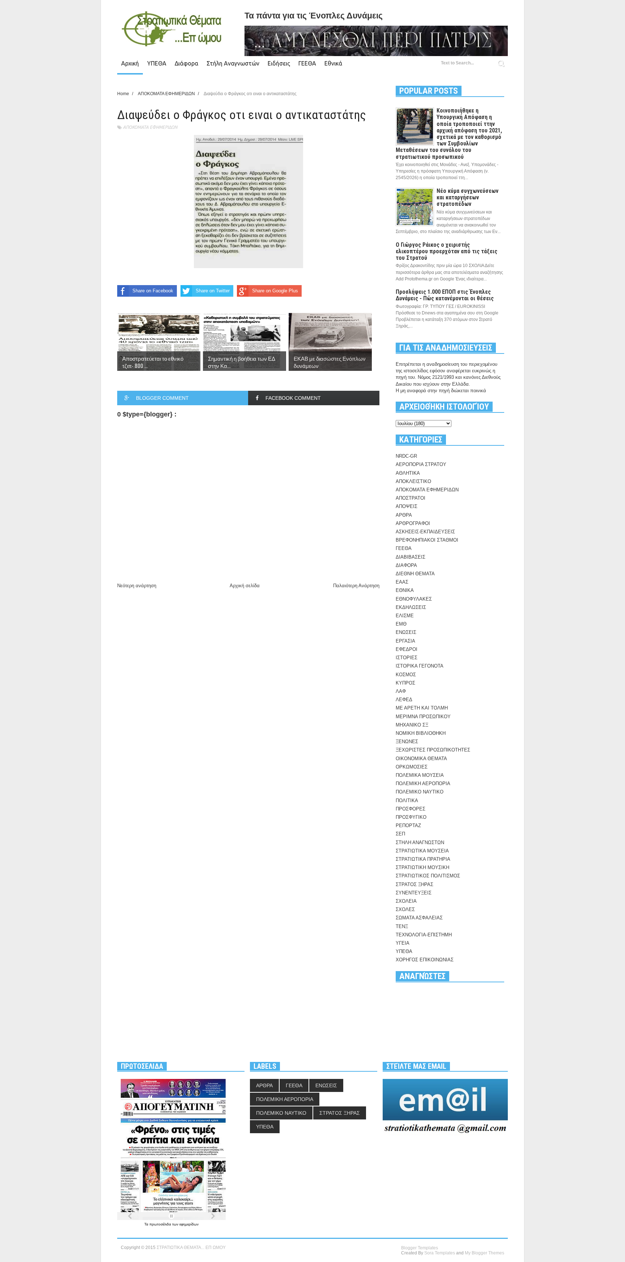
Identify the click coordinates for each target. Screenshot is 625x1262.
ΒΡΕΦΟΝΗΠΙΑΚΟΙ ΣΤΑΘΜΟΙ (427, 540)
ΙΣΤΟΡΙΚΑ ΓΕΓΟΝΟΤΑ (419, 666)
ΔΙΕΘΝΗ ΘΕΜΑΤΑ (415, 573)
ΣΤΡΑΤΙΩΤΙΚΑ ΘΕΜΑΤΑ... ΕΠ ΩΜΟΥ (191, 1247)
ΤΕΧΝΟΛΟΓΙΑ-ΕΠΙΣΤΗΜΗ (424, 934)
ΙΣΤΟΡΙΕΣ (406, 657)
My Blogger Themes (484, 1252)
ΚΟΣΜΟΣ (406, 674)
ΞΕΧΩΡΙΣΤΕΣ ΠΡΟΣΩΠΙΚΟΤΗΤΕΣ (433, 750)
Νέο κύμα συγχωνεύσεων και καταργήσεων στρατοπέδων (467, 197)
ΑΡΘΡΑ (404, 515)
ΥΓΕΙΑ (402, 943)
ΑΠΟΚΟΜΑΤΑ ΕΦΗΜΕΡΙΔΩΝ (150, 127)
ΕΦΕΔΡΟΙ (406, 649)
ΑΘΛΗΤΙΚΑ (408, 473)
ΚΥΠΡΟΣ (405, 683)
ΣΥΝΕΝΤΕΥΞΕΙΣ (413, 892)
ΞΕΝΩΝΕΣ (407, 741)
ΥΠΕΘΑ (156, 63)
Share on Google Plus (275, 290)
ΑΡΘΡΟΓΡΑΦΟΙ (413, 523)
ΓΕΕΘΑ (307, 63)
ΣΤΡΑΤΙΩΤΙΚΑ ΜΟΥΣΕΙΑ (422, 851)
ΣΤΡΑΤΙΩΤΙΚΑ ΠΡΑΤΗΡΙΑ (423, 859)
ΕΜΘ (401, 624)
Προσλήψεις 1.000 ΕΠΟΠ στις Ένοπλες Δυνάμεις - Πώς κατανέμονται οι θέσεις (445, 295)
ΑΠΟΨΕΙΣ (406, 506)
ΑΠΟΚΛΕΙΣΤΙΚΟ (413, 481)
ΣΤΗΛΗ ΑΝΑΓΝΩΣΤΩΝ (420, 842)
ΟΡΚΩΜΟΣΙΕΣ (412, 767)
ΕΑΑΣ (402, 582)
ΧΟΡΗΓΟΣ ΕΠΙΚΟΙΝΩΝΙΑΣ (425, 959)
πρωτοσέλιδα (160, 1224)
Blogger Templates (419, 1247)
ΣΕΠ (400, 834)
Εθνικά (333, 63)
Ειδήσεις (279, 63)
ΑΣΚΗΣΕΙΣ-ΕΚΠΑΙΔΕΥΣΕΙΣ (425, 531)
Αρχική (130, 63)
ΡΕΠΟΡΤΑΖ (408, 825)
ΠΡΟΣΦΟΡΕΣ (410, 809)
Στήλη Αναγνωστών (233, 63)
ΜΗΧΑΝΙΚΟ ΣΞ (412, 725)
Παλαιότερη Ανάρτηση (356, 585)
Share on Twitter (213, 290)
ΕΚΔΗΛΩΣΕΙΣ (411, 607)
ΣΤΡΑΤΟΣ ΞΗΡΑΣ (414, 884)
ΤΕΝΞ (402, 926)
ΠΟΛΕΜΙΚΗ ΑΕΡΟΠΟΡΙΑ (423, 783)
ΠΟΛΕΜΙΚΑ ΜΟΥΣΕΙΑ (420, 775)
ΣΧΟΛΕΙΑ (406, 901)
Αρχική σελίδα (245, 585)
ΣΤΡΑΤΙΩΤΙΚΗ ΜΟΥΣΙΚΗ (422, 867)
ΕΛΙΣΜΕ (405, 615)
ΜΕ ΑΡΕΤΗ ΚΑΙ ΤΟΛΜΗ (422, 708)
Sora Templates (439, 1252)
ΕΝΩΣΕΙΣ (406, 632)
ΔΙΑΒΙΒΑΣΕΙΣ (410, 557)
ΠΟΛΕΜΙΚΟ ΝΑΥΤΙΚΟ (419, 792)
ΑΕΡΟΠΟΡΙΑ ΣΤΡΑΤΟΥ (421, 464)
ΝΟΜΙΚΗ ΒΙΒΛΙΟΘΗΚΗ (421, 733)
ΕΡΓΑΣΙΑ (405, 641)
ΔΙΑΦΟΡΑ (406, 565)
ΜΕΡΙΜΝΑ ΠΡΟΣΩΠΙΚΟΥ (423, 716)
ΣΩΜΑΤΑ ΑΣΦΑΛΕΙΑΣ (419, 917)
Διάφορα (186, 63)
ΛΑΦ (401, 691)
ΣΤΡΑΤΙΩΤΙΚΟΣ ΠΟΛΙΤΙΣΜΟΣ (428, 875)
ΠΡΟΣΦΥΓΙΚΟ (411, 817)
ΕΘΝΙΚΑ (405, 590)
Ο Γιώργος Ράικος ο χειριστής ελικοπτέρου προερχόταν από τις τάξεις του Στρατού (446, 251)
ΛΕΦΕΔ (404, 699)
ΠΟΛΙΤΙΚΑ (407, 800)
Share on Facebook (152, 290)
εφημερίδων (189, 1224)
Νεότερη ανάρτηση (136, 585)
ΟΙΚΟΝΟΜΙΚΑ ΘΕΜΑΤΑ (421, 758)
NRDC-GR (406, 456)
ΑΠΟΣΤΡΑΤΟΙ (410, 498)
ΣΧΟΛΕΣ (405, 909)
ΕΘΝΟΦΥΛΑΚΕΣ (414, 599)
